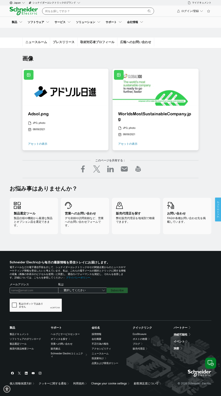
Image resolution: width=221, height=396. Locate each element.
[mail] (124, 168)
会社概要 (96, 339)
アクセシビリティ (101, 348)
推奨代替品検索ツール (22, 348)
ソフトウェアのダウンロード (25, 339)
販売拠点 (55, 348)
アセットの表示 (37, 143)
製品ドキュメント (19, 334)
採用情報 (96, 334)
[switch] (7, 389)
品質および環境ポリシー (105, 363)
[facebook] (82, 168)
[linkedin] (110, 168)
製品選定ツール (18, 343)
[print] (138, 168)
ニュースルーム (100, 353)
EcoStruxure (139, 334)
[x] (96, 168)
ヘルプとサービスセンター (65, 334)
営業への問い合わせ (62, 343)
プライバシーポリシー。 (79, 277)
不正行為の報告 (100, 343)
